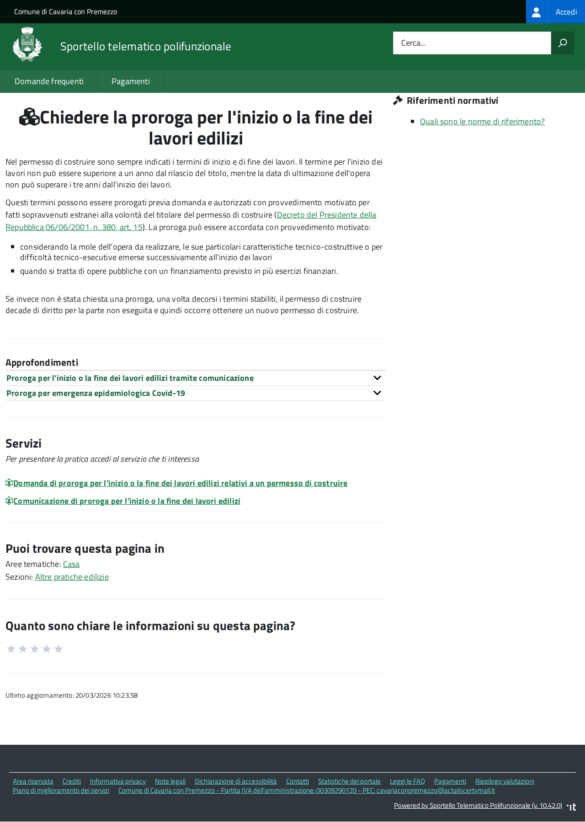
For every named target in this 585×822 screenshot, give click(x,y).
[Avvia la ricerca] (562, 43)
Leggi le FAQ (407, 781)
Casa (71, 564)
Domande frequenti (49, 81)
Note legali (170, 781)
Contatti (297, 781)
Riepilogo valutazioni (504, 781)
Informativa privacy (118, 781)
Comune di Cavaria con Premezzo (65, 11)
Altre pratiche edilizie (72, 577)
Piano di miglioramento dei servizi (61, 790)
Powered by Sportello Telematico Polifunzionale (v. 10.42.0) (478, 805)
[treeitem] (555, 11)
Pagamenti (131, 81)
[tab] (195, 377)
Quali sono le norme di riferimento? (482, 121)
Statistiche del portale (349, 781)
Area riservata (33, 781)
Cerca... (413, 43)
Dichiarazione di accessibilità (236, 781)
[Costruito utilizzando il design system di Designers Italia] (571, 808)
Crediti (72, 781)
